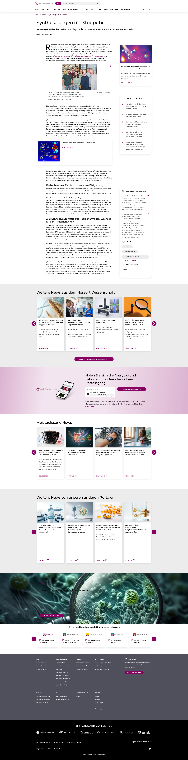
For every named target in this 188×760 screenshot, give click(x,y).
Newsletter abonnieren (131, 389)
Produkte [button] (62, 9)
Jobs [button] (100, 9)
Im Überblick (60, 663)
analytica (59, 669)
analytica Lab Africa (62, 682)
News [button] (54, 9)
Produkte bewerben (82, 666)
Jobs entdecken (61, 696)
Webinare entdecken (43, 696)
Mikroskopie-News (51, 616)
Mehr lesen (90, 407)
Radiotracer (84, 45)
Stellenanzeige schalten (64, 699)
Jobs (96, 706)
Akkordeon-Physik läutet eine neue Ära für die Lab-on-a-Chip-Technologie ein (137, 106)
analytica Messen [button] (42, 9)
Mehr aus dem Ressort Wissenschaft (94, 359)
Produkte (98, 699)
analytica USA (60, 685)
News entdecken (41, 663)
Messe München (61, 666)
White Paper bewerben (102, 666)
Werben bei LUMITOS (43, 742)
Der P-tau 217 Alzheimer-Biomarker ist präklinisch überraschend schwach (134, 134)
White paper (99, 703)
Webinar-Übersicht (42, 703)
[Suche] (98, 3)
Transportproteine (60, 56)
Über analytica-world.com (75, 742)
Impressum (40, 749)
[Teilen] (143, 10)
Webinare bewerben (43, 699)
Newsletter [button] (125, 9)
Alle (57, 3)
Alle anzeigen (130, 260)
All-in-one (98, 709)
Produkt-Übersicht (82, 669)
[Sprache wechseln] (149, 10)
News (97, 696)
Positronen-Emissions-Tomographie (88, 56)
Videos (78, 696)
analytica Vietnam (62, 679)
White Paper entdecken (103, 663)
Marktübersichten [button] (75, 9)
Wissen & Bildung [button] (111, 9)
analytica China (61, 672)
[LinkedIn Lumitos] (150, 749)
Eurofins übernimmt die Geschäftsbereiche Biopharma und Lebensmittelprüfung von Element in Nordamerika (136, 145)
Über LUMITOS (58, 742)
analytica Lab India (62, 675)
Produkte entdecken (82, 663)
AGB (48, 749)
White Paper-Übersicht (103, 669)
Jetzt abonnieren (134, 673)
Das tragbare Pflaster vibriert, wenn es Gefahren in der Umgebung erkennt (136, 124)
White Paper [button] (90, 9)
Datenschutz (58, 749)
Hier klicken (102, 394)
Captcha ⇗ (110, 396)
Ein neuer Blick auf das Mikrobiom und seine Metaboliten (137, 115)
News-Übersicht (41, 669)
